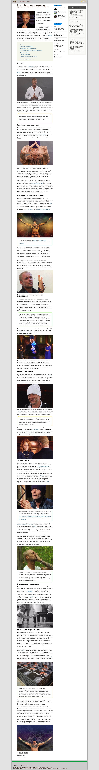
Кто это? (21, 44)
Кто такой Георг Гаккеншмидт (59, 40)
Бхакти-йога (24, 517)
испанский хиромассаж (44, 241)
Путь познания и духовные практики (28, 48)
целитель (31, 66)
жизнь (50, 70)
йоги (48, 481)
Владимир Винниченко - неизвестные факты (58, 46)
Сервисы (29, 1)
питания (19, 524)
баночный (21, 243)
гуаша (27, 241)
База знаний (23, 1)
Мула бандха (27, 516)
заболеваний (20, 111)
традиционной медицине (37, 183)
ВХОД (83, 1)
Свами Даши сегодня (24, 52)
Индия (50, 203)
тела (39, 107)
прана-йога (45, 517)
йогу (28, 302)
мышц (34, 526)
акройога (29, 517)
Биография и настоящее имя (26, 46)
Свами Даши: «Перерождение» (27, 59)
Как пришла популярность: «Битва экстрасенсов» (31, 50)
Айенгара (39, 514)
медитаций (36, 429)
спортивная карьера (40, 134)
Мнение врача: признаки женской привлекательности (59, 29)
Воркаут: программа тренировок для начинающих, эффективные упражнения (76, 47)
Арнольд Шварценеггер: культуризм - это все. (58, 35)
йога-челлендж (22, 519)
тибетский (31, 241)
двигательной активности (27, 524)
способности (47, 11)
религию (19, 72)
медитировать (43, 527)
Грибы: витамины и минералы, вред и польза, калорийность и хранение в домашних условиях (76, 30)
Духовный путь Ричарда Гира (59, 51)
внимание (50, 35)
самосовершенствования (43, 466)
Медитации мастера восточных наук (29, 56)
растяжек (30, 209)
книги (23, 650)
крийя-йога (39, 517)
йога (36, 513)
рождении (48, 131)
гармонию (30, 591)
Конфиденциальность (25, 765)
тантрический (22, 241)
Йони (40, 240)
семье (19, 411)
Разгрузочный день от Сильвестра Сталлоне (58, 57)
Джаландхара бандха (35, 516)
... (80, 17)
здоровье (42, 475)
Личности (26, 752)
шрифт (50, 656)
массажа (35, 240)
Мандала (44, 514)
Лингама (44, 240)
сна (48, 523)
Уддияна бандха (44, 516)
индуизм (50, 375)
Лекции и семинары (25, 54)
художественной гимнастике (23, 170)
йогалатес (34, 517)
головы (37, 597)
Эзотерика (21, 752)
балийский (36, 241)
